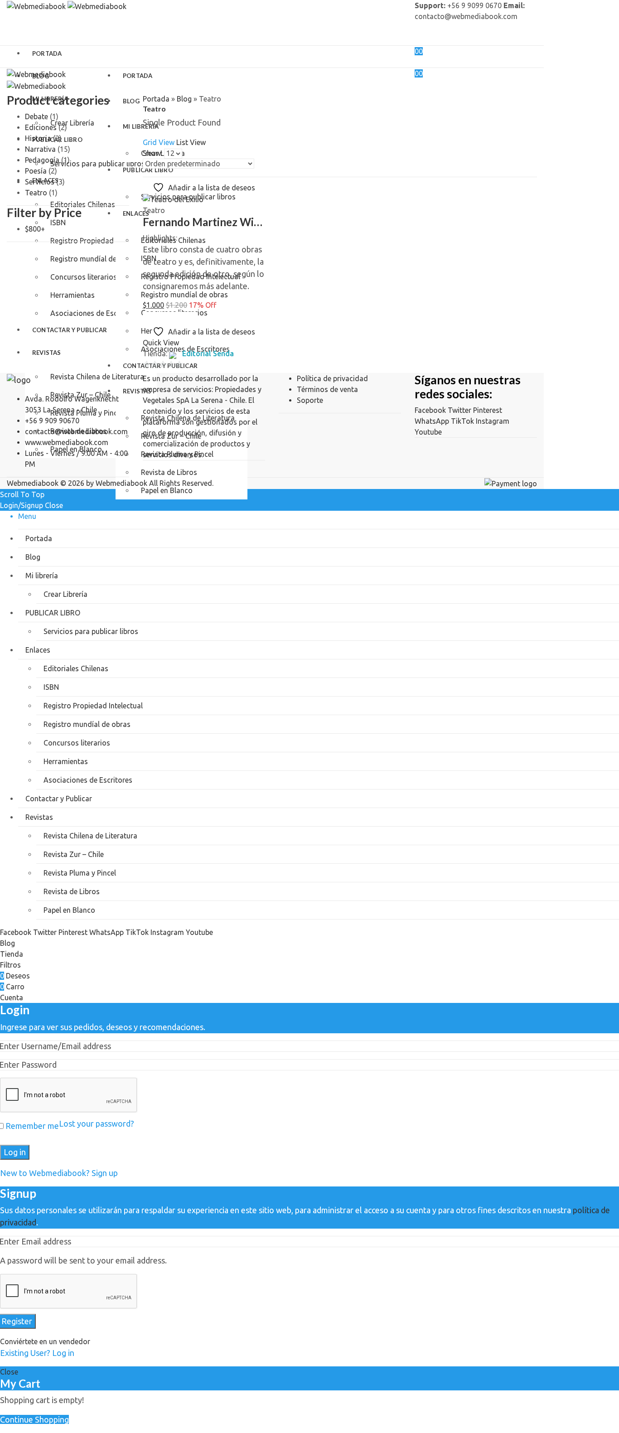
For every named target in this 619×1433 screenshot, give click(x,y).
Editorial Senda (208, 353)
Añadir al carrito (170, 316)
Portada (156, 99)
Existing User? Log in (37, 1352)
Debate (36, 116)
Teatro (154, 210)
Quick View (161, 343)
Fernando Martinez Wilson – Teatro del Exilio (254, 221)
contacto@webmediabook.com (76, 431)
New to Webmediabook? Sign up (59, 1172)
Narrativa (40, 149)
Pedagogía (42, 160)
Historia (38, 138)
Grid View (158, 142)
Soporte (310, 400)
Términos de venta (327, 389)
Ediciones (41, 127)
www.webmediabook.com (66, 442)
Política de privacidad (332, 378)
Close (9, 1372)
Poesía (36, 171)
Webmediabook (121, 483)
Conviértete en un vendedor (45, 1341)
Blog (184, 99)
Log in (15, 1152)
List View (191, 142)
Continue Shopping (34, 1419)
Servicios (39, 182)
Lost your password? (96, 1123)
